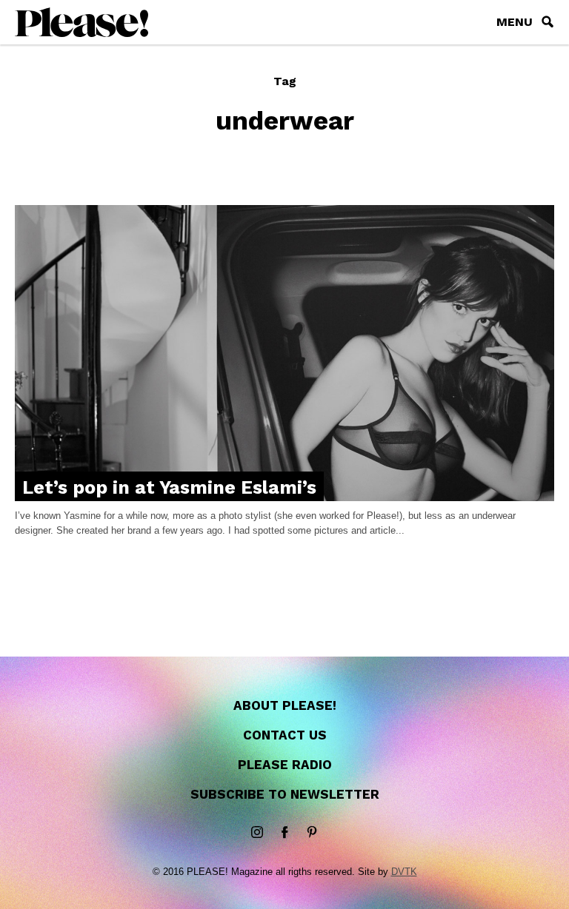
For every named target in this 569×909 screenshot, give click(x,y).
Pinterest (312, 832)
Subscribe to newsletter (284, 794)
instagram (257, 832)
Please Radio (285, 764)
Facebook (284, 832)
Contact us (285, 735)
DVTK (404, 871)
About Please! (284, 705)
